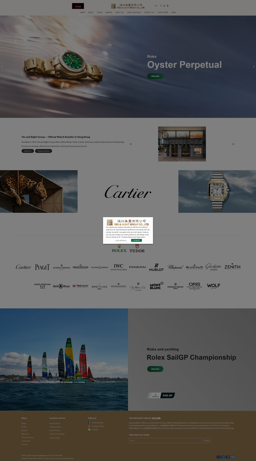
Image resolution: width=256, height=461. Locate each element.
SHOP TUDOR (163, 12)
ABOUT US (120, 12)
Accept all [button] (136, 240)
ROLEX (90, 12)
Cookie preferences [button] (120, 240)
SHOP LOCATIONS (134, 12)
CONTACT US (149, 12)
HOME (82, 12)
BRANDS (109, 12)
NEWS (173, 12)
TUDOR (99, 12)
